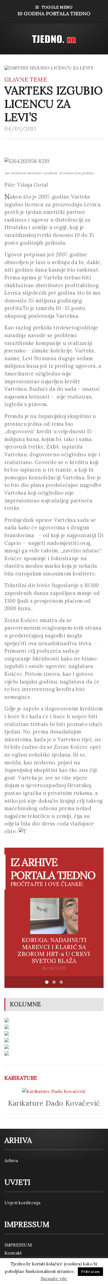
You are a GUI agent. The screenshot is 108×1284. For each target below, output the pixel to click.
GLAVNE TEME (25, 79)
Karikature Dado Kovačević (54, 1103)
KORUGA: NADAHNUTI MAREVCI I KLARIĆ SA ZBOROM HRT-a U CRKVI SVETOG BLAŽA (54, 950)
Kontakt (13, 1253)
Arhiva (11, 1160)
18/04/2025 (54, 968)
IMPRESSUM (18, 1245)
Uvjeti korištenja (22, 1202)
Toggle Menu (54, 11)
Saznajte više (54, 1279)
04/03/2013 (20, 128)
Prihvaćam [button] (90, 1271)
